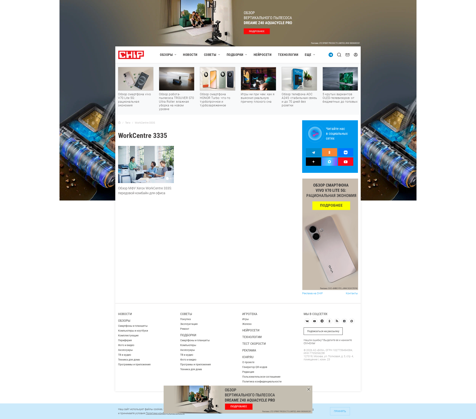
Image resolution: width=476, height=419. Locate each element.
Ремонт (184, 328)
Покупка (185, 319)
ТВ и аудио (124, 354)
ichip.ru (247, 357)
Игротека (249, 314)
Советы (210, 55)
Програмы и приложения (195, 364)
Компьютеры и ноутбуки (133, 330)
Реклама (249, 350)
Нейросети (263, 55)
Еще (308, 55)
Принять (340, 411)
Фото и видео (126, 345)
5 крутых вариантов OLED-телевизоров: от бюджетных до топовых (340, 97)
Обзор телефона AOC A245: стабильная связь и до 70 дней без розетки (299, 99)
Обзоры (166, 55)
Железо (247, 323)
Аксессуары (125, 349)
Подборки (235, 55)
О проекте (248, 362)
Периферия (125, 340)
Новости (190, 55)
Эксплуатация (189, 323)
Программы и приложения (134, 364)
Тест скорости (254, 343)
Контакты (352, 293)
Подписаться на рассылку (323, 331)
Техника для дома (129, 359)
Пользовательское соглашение (261, 376)
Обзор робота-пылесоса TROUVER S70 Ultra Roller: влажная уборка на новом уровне (176, 101)
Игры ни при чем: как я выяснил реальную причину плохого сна (257, 97)
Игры (245, 319)
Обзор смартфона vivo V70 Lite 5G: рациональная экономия (134, 99)
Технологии (288, 55)
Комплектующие (128, 335)
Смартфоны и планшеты (133, 325)
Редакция (248, 371)
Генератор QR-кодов (254, 367)
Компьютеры (188, 345)
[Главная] (119, 122)
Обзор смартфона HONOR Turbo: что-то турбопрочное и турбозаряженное (215, 99)
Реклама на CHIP (312, 293)
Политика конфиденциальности (262, 381)
